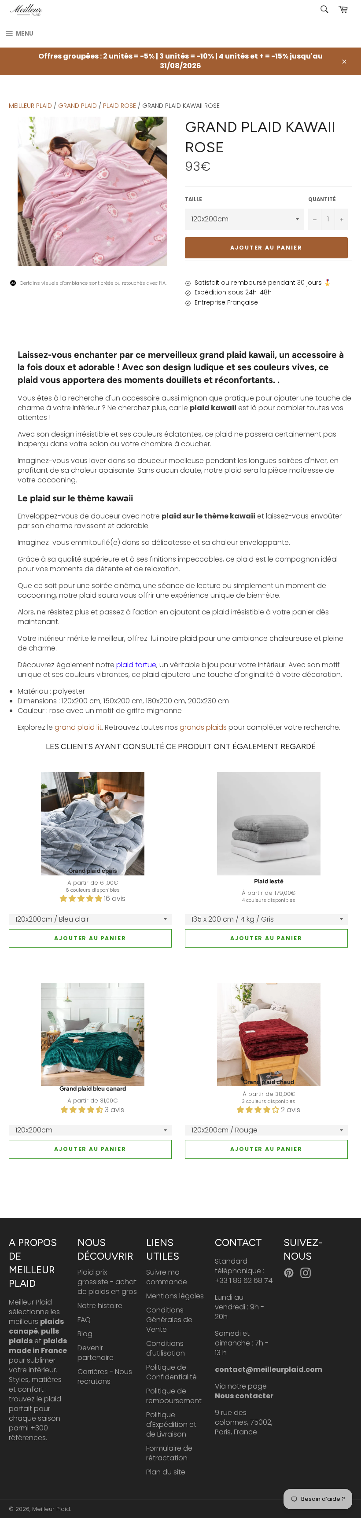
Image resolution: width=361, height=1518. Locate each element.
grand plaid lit (78, 727)
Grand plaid (77, 105)
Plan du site (165, 1472)
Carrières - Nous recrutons (104, 1376)
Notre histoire (99, 1306)
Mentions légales (175, 1296)
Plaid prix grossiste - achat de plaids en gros (107, 1282)
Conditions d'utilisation (165, 1348)
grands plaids (203, 727)
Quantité (322, 199)
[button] (82, 898)
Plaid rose (119, 105)
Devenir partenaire (95, 1353)
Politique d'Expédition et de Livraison (171, 1424)
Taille (193, 199)
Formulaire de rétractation (169, 1453)
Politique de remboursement (174, 1396)
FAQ (84, 1320)
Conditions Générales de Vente (169, 1319)
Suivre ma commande (166, 1277)
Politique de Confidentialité (171, 1372)
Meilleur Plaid (30, 105)
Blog (84, 1334)
